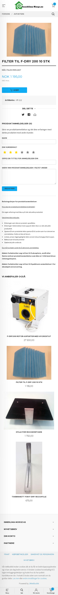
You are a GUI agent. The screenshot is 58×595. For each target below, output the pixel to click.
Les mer (16, 578)
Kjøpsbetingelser (20, 554)
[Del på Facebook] (29, 115)
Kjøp (16, 90)
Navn (4, 138)
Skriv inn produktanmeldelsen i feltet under (24, 168)
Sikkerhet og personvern (42, 554)
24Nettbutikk (34, 583)
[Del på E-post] (35, 115)
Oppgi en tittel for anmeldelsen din (20, 159)
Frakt (7, 554)
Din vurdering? (9, 147)
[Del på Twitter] (23, 115)
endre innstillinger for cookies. (35, 578)
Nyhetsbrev (29, 560)
